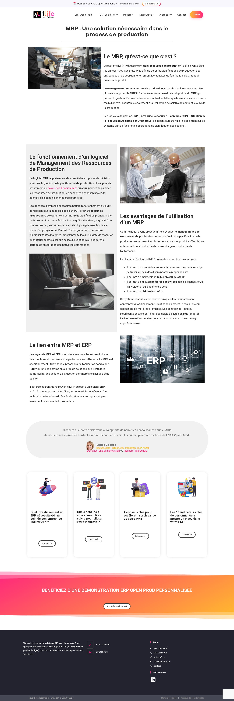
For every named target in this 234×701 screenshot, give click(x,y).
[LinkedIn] (153, 680)
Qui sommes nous (162, 661)
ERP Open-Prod (160, 648)
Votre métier (159, 657)
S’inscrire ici (151, 3)
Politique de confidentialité (192, 698)
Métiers (127, 14)
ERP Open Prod (83, 14)
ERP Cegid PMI (107, 14)
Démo (196, 14)
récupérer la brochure (135, 450)
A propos (165, 14)
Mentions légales (169, 698)
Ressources (145, 14)
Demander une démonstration (103, 450)
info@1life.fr (102, 652)
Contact (181, 14)
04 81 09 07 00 (102, 644)
